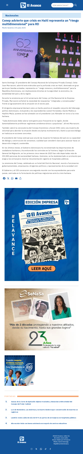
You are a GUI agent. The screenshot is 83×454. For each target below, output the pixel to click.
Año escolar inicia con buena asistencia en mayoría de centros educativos (39, 423)
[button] (76, 5)
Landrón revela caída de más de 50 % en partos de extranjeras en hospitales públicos (43, 418)
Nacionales (12, 15)
